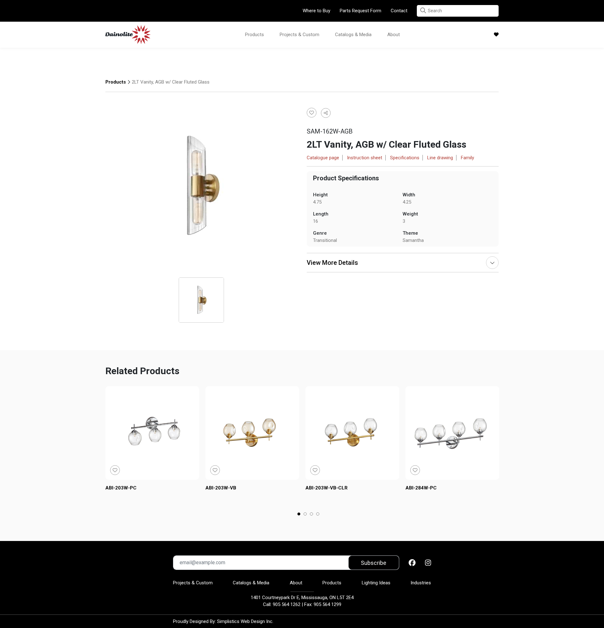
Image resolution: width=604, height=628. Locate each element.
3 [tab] (311, 515)
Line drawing (440, 158)
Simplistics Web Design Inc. (245, 621)
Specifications (404, 158)
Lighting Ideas (376, 583)
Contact (399, 11)
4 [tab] (317, 515)
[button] (423, 10)
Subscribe (373, 563)
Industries (421, 583)
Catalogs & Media (353, 34)
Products (254, 34)
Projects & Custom (299, 34)
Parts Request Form (360, 11)
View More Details (332, 262)
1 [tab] (299, 515)
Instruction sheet (364, 158)
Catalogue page (323, 158)
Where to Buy (316, 11)
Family (467, 158)
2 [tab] (305, 515)
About (393, 34)
